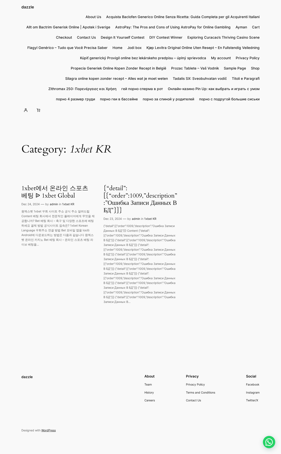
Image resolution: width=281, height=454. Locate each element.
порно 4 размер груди (75, 99)
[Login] (25, 110)
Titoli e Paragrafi (246, 78)
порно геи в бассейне (119, 99)
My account (221, 58)
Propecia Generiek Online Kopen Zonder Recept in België (118, 68)
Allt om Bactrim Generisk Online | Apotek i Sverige (68, 27)
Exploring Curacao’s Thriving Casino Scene (223, 37)
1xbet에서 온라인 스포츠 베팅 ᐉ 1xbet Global (54, 192)
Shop (255, 68)
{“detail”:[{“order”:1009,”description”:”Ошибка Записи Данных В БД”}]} (140, 199)
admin (54, 204)
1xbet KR (68, 204)
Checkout (64, 37)
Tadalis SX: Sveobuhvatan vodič (200, 78)
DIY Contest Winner (165, 37)
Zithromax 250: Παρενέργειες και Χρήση (82, 89)
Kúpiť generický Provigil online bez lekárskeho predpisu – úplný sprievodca (143, 58)
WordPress (48, 430)
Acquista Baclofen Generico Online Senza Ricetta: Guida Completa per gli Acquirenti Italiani (183, 17)
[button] (269, 442)
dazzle (27, 7)
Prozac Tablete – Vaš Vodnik (195, 68)
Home (117, 48)
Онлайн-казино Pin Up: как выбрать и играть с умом (214, 89)
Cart (256, 27)
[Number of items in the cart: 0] (38, 110)
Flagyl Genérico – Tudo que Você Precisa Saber (67, 48)
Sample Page (235, 68)
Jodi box (134, 48)
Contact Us (86, 37)
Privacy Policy (248, 58)
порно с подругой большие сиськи (229, 99)
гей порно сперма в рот (142, 89)
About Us (93, 17)
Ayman (241, 27)
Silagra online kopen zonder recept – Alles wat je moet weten (116, 78)
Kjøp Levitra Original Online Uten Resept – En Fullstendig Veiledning (203, 48)
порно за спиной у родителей (168, 99)
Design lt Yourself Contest (122, 37)
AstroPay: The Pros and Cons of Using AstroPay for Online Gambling (173, 27)
